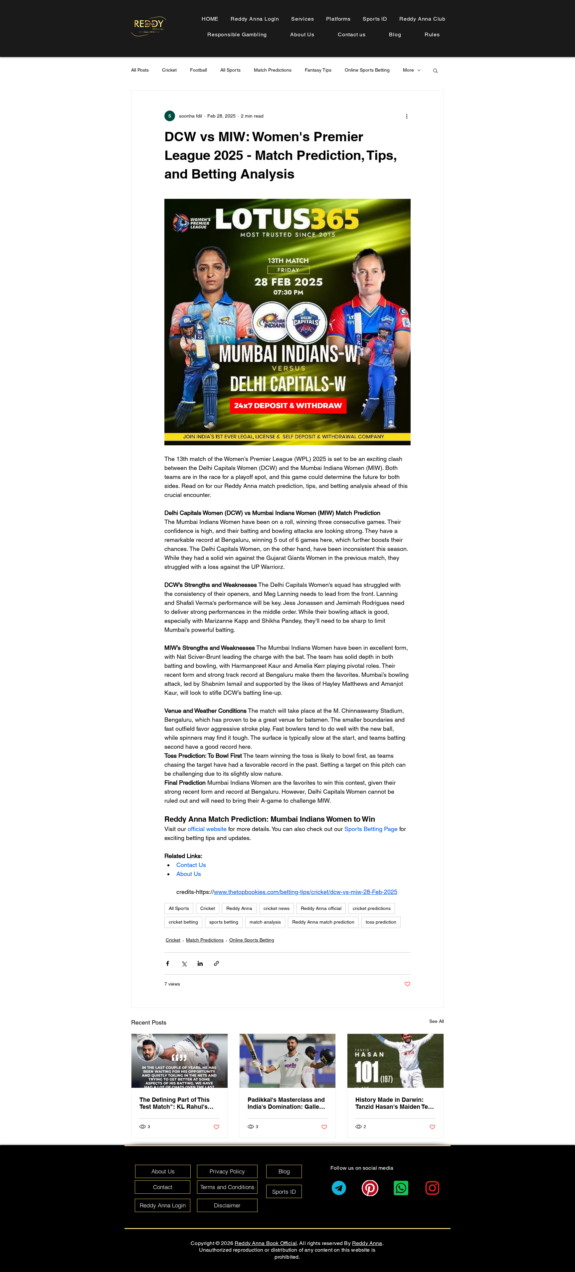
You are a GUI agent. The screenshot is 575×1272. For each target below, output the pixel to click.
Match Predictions (272, 70)
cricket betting (183, 922)
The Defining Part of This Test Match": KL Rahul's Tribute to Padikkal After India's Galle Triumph (174, 1103)
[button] (432, 34)
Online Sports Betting (367, 70)
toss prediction (381, 922)
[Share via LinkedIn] (200, 963)
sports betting (223, 922)
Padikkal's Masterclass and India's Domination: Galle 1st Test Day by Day (286, 1103)
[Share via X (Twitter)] (184, 963)
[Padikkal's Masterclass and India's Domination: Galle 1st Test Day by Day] (288, 1061)
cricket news (276, 908)
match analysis (265, 922)
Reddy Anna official (321, 908)
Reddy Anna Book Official (266, 1243)
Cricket (169, 70)
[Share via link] (216, 963)
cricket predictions (372, 908)
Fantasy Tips (318, 70)
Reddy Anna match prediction (323, 922)
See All (436, 1021)
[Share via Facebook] (167, 963)
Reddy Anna (239, 908)
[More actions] (407, 116)
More (408, 70)
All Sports (230, 70)
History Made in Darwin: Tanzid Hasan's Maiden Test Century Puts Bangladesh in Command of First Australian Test (395, 1103)
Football (198, 70)
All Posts (140, 70)
